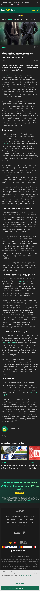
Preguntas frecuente (28, 516)
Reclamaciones (11, 522)
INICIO (3, 19)
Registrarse (35, 10)
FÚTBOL (10, 19)
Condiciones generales (26, 519)
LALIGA (3, 463)
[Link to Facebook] (35, 48)
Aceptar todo (20, 588)
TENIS (27, 19)
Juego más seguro (12, 519)
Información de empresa (26, 522)
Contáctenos (16, 516)
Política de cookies (26, 575)
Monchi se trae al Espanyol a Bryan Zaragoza (13, 466)
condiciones (29, 500)
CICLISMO (34, 19)
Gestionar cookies (20, 579)
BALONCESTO (18, 19)
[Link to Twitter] (37, 48)
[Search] (37, 19)
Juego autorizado (15, 525)
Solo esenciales (20, 583)
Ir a (18, 15)
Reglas (7, 516)
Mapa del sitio (27, 525)
